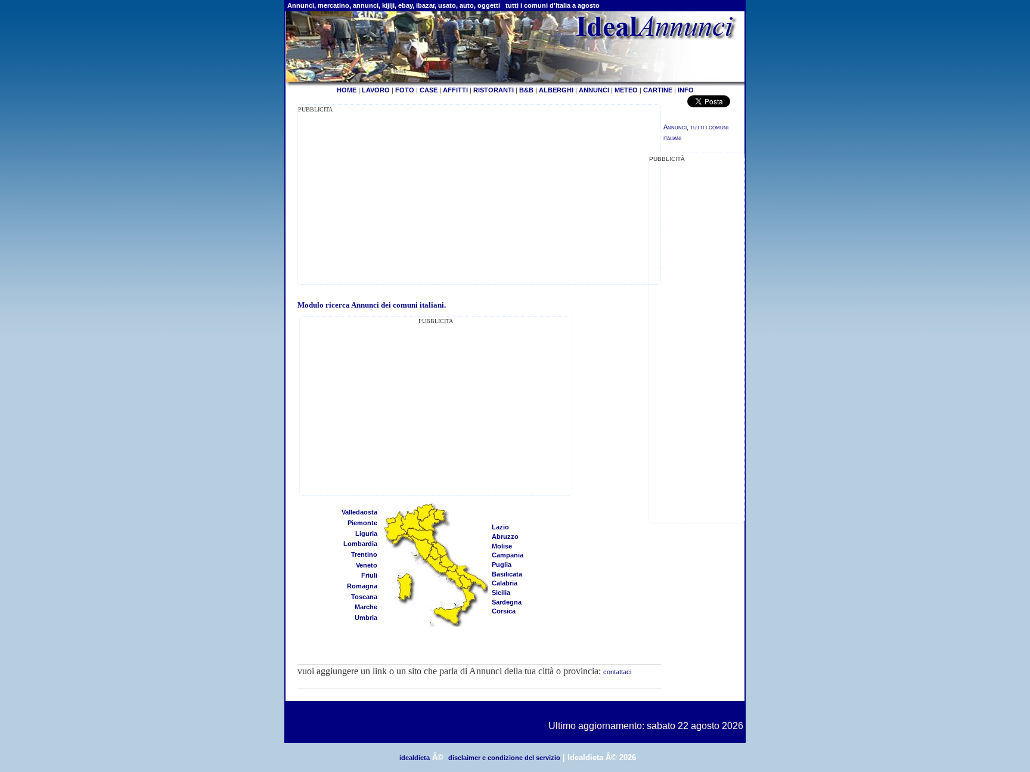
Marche (366, 606)
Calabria (504, 583)
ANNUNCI (594, 90)
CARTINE (657, 90)
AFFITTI (455, 90)
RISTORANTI (493, 90)
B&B (526, 90)
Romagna (362, 586)
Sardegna (507, 602)
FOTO (404, 90)
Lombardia (360, 543)
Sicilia (501, 592)
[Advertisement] (398, 197)
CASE (429, 90)
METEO (626, 90)
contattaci (617, 671)
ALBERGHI (556, 90)
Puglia (501, 564)
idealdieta (414, 757)
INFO (686, 90)
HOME (346, 90)
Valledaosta (359, 512)
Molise (502, 546)
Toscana (364, 596)
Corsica (504, 611)
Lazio (500, 527)
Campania (507, 555)
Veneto (366, 565)
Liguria (366, 533)
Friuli (369, 575)
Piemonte (362, 522)
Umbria (366, 617)
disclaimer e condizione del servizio (504, 757)
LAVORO (376, 90)
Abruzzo (505, 536)
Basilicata (507, 574)
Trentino (364, 554)
